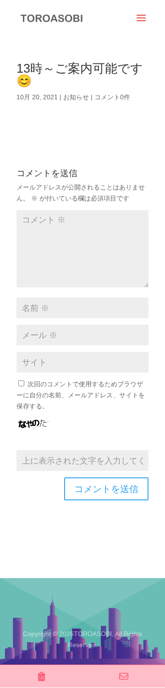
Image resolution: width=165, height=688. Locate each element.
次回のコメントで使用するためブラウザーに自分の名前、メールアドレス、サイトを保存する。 (80, 395)
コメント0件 (112, 97)
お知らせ (76, 97)
